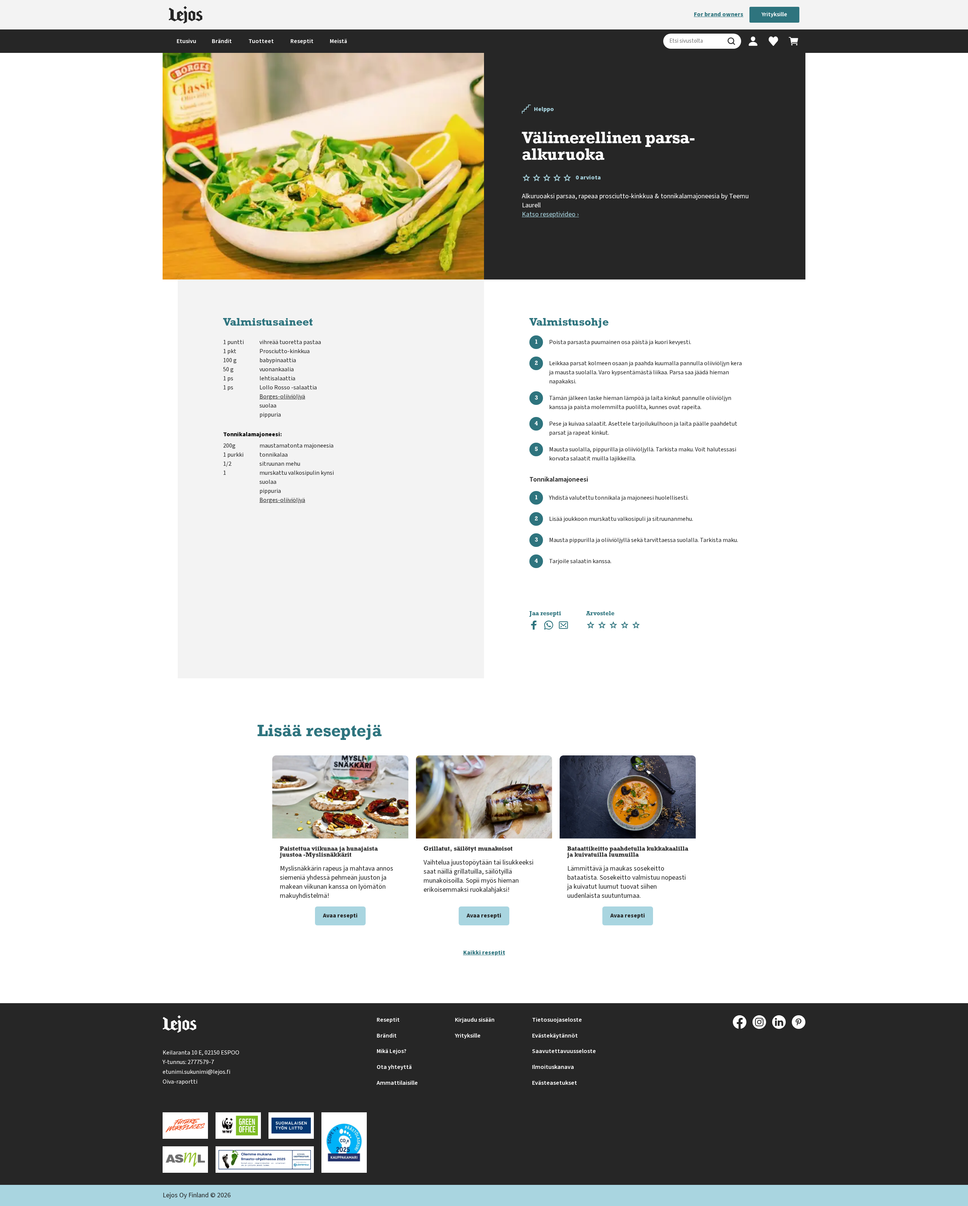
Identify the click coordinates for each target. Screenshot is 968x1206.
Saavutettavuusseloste (564, 1051)
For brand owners (718, 14)
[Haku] (731, 41)
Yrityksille (774, 14)
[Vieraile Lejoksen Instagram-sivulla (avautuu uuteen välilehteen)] (759, 1022)
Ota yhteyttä (394, 1067)
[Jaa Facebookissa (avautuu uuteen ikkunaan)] (533, 627)
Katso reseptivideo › (550, 214)
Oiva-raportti (180, 1082)
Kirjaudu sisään (475, 1020)
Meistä (338, 41)
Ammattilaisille (397, 1083)
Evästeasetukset (554, 1083)
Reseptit (301, 41)
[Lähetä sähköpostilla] (563, 626)
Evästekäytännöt (555, 1036)
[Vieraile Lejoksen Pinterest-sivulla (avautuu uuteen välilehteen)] (798, 1022)
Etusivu (186, 41)
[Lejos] (185, 14)
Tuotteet (261, 41)
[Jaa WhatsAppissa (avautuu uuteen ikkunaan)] (548, 627)
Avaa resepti (340, 915)
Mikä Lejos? (391, 1051)
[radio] (590, 625)
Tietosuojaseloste (557, 1020)
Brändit (222, 41)
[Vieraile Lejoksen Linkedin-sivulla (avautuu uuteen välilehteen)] (779, 1022)
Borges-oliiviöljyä (282, 396)
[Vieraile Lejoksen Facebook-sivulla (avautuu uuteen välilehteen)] (739, 1022)
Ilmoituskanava (553, 1067)
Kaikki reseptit (484, 952)
